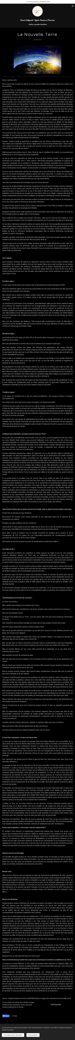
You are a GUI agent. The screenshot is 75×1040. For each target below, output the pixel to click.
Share (7, 1016)
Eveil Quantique (56, 1004)
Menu (73, 6)
